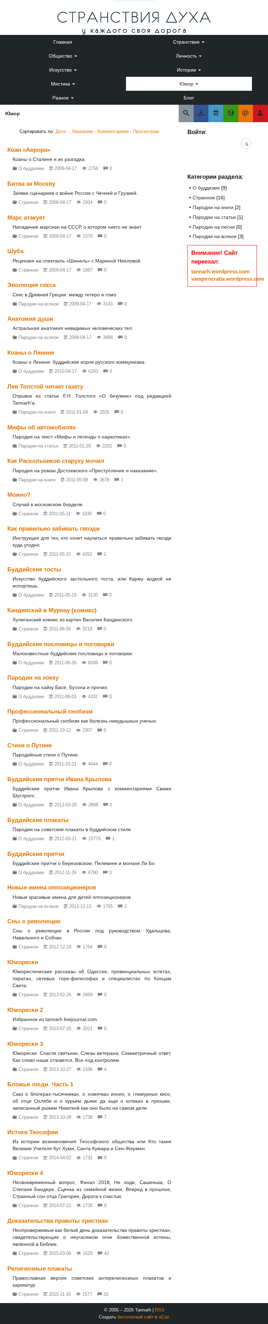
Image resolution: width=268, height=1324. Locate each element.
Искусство (61, 70)
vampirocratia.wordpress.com (227, 279)
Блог (189, 98)
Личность (187, 56)
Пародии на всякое (215, 236)
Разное (61, 98)
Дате (60, 131)
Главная (62, 42)
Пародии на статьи (214, 217)
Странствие (187, 42)
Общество (61, 56)
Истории (187, 70)
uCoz (164, 1316)
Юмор (187, 84)
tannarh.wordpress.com (220, 271)
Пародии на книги (213, 207)
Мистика (61, 84)
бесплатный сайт (136, 1316)
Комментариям (113, 131)
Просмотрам (146, 131)
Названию (82, 131)
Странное (204, 197)
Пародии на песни (214, 227)
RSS (159, 1309)
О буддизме (206, 188)
